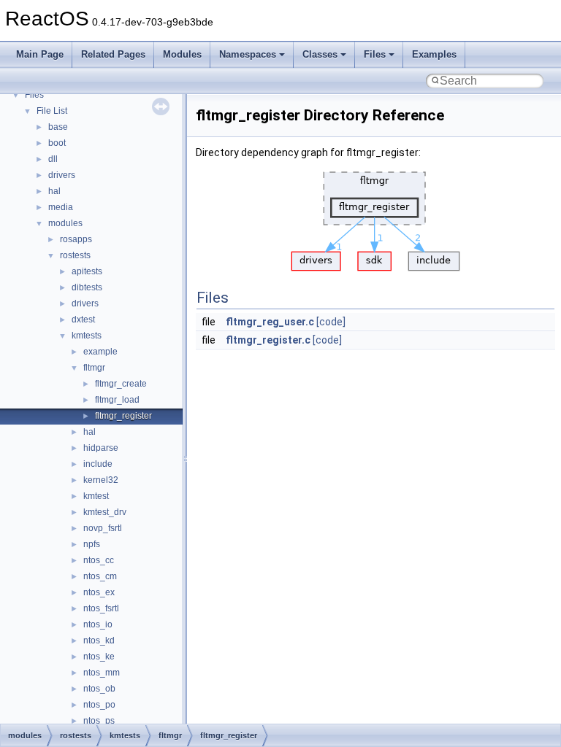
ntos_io (97, 624)
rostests (75, 255)
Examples (434, 54)
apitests (87, 271)
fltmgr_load (117, 400)
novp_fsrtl (102, 528)
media (60, 207)
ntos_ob (99, 689)
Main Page (40, 54)
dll (53, 159)
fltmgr (94, 368)
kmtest (96, 496)
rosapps (76, 239)
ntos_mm (101, 672)
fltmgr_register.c (268, 340)
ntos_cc (98, 560)
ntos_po (99, 705)
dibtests (87, 287)
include (97, 464)
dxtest (83, 319)
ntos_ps (99, 721)
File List (52, 111)
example (100, 352)
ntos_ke (99, 656)
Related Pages (113, 54)
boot (57, 143)
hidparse (100, 448)
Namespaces (247, 54)
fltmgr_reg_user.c (270, 322)
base (58, 127)
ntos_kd (99, 640)
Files (375, 54)
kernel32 (100, 480)
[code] (331, 322)
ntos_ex (99, 592)
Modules (182, 54)
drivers (61, 175)
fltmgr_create (121, 384)
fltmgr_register (123, 416)
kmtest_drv (104, 512)
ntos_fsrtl (101, 608)
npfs (91, 544)
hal (54, 191)
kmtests (87, 335)
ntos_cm (100, 576)
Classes (319, 54)
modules (65, 223)
